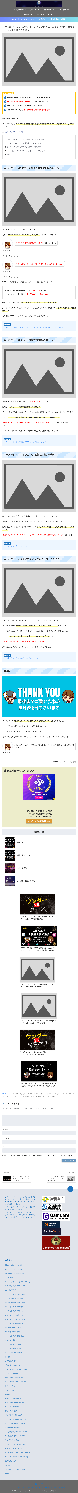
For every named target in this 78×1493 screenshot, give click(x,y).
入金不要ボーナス (35, 10)
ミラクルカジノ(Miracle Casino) (16, 1432)
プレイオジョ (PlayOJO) (13, 1415)
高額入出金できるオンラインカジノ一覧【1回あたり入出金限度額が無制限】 (39, 19)
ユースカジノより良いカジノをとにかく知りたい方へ (26, 151)
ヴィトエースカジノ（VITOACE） (17, 1457)
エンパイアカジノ (11, 1290)
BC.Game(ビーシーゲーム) (14, 1273)
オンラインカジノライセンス (15, 1319)
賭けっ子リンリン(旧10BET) (15, 1469)
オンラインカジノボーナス (14, 1315)
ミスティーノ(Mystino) (13, 1427)
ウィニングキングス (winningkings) (17, 1282)
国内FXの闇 (40, 14)
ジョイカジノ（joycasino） (14, 1377)
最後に (9, 155)
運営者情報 (45, 1487)
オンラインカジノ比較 (68, 762)
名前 (5, 1129)
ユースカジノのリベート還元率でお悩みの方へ (24, 143)
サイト (4, 1147)
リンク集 (53, 1487)
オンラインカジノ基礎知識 (14, 1323)
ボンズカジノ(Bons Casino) (15, 1423)
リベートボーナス (64, 10)
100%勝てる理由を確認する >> (39, 821)
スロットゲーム (10, 1386)
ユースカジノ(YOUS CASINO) (15, 1436)
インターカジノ (10, 1277)
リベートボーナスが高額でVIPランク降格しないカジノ (26, 442)
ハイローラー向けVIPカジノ (17, 10)
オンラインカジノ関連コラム (15, 1336)
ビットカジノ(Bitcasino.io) (14, 1402)
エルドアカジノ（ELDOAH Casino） (18, 1286)
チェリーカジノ (10, 1390)
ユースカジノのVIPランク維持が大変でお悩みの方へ (26, 139)
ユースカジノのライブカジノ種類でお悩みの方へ (24, 147)
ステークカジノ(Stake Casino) (15, 1382)
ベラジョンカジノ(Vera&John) (15, 1419)
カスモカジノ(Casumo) (13, 1361)
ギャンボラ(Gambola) (12, 1365)
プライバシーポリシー (19, 1487)
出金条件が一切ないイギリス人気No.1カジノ (22, 658)
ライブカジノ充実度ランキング (17, 546)
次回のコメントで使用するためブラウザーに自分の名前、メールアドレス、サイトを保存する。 (39, 1156)
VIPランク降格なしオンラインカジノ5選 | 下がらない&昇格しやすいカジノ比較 (35, 327)
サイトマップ (62, 1487)
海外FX (7, 1465)
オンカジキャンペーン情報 (14, 1298)
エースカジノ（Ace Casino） (15, 1294)
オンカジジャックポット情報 (15, 1302)
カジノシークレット (12, 1340)
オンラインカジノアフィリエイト (16, 1311)
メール (5, 1138)
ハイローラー (9, 1394)
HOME (40, 1484)
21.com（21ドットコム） (14, 1265)
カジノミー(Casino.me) (13, 1348)
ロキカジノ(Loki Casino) (13, 1448)
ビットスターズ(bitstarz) (13, 1411)
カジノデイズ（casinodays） (15, 1344)
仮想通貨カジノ (28, 14)
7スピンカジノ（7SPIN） (14, 1269)
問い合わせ (51, 14)
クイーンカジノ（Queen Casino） (17, 1369)
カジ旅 (7, 1357)
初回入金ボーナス (49, 10)
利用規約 (11, 1209)
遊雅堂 (7, 1473)
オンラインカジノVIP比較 (14, 1307)
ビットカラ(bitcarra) (12, 1407)
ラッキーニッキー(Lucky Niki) (15, 1444)
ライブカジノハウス (12, 1440)
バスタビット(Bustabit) (13, 1398)
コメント (6, 1113)
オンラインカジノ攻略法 (13, 1327)
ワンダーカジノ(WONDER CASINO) (17, 1452)
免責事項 (33, 1207)
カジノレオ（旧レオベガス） (15, 1352)
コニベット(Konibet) (12, 1373)
